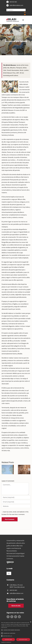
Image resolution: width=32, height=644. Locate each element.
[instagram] (15, 616)
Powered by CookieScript (6, 642)
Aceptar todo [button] (8, 639)
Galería (9, 469)
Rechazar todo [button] (23, 639)
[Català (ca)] (25, 12)
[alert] (16, 632)
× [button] (30, 622)
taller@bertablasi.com (16, 5)
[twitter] (11, 616)
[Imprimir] (12, 19)
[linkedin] (19, 616)
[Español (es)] (25, 14)
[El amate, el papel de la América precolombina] (24, 469)
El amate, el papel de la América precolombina (22, 469)
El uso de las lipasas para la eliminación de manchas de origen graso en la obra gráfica (5, 469)
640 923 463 (13, 2)
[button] (3, 469)
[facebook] (8, 616)
